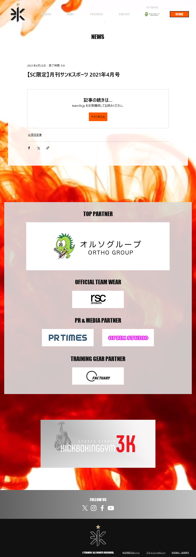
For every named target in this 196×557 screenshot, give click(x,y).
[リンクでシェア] (48, 148)
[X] (85, 508)
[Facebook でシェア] (29, 148)
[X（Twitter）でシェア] (38, 148)
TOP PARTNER (152, 7)
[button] (46, 14)
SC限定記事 (35, 135)
